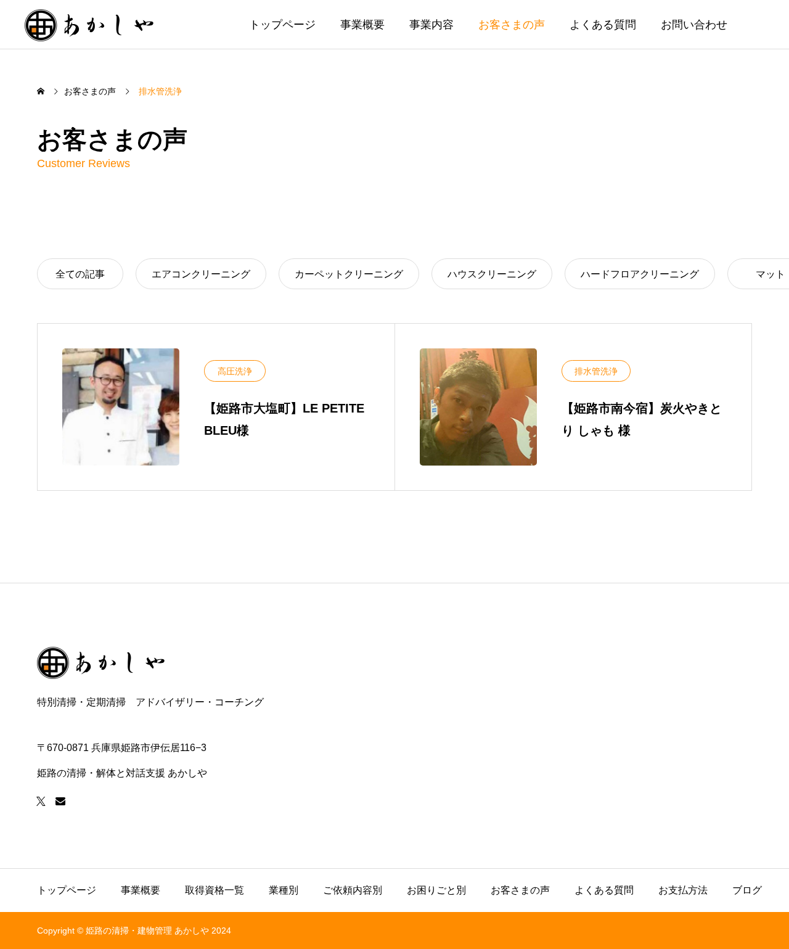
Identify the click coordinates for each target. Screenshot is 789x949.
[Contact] (60, 801)
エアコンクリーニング (201, 274)
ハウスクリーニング (492, 274)
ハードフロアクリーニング (640, 274)
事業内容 (431, 24)
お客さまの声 (511, 24)
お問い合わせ (694, 24)
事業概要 (362, 24)
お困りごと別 (436, 890)
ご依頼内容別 (352, 890)
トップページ (282, 24)
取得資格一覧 (214, 890)
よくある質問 (603, 24)
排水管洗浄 (596, 371)
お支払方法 (683, 890)
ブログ (747, 890)
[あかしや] (90, 24)
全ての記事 (80, 274)
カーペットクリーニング (349, 274)
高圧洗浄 (235, 371)
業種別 (283, 890)
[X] (40, 801)
